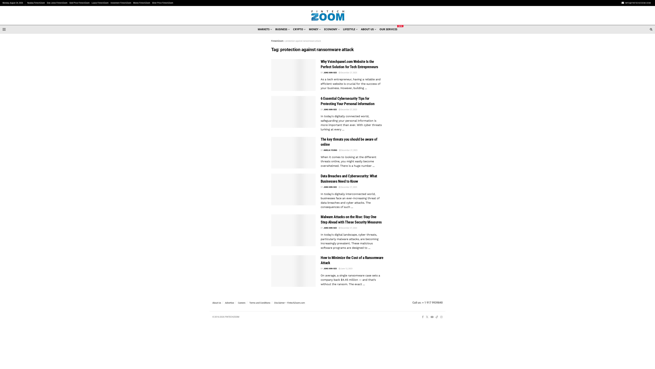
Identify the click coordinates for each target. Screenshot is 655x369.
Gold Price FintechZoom (79, 3)
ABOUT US (367, 29)
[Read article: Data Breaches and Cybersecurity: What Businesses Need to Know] (293, 189)
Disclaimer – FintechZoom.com (289, 303)
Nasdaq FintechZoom (36, 3)
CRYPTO (298, 29)
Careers (241, 303)
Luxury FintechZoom (100, 3)
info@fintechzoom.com (638, 3)
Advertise (229, 303)
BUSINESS (281, 29)
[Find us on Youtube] (432, 317)
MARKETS (264, 29)
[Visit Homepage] (327, 15)
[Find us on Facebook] (423, 317)
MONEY (313, 29)
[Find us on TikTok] (437, 317)
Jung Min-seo (330, 73)
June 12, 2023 (346, 269)
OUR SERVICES (388, 28)
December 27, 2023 (348, 73)
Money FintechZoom (141, 3)
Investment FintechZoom (121, 3)
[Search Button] (651, 29)
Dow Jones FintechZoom (57, 3)
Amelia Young (330, 150)
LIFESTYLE (349, 29)
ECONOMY (330, 29)
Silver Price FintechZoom (162, 3)
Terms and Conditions (259, 303)
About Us (216, 303)
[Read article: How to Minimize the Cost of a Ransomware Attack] (293, 271)
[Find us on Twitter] (427, 317)
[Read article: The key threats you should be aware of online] (293, 153)
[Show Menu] (4, 29)
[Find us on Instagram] (441, 317)
